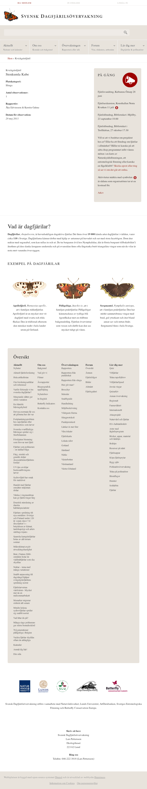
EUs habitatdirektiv (118, 423)
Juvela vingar (115, 386)
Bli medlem (24, 3)
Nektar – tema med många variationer (21, 568)
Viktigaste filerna (69, 412)
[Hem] (73, 14)
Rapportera (66, 368)
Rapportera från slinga (71, 380)
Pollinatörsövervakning (120, 466)
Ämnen (89, 372)
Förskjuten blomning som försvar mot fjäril (23, 441)
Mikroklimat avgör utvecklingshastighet (22, 548)
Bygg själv (114, 462)
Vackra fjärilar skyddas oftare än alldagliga (23, 638)
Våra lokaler (66, 431)
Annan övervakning (118, 396)
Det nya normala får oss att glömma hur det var (24, 413)
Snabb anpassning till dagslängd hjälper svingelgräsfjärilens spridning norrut (23, 578)
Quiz (111, 368)
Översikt (89, 368)
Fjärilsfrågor (91, 377)
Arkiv (101, 192)
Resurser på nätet (117, 448)
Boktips (113, 443)
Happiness (99, 777)
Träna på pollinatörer (118, 471)
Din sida (17, 654)
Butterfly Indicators (46, 403)
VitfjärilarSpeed (116, 382)
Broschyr (65, 389)
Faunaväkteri (115, 405)
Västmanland (67, 464)
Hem (10, 58)
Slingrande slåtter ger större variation (23, 398)
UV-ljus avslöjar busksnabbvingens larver (21, 470)
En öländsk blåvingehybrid (20, 405)
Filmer (40, 377)
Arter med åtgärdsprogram (116, 430)
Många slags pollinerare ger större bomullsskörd (24, 624)
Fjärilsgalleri (91, 391)
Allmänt (89, 386)
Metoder (65, 394)
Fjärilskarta (66, 436)
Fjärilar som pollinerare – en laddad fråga (23, 448)
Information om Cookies (62, 783)
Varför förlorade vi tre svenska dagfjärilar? (23, 391)
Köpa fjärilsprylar (117, 457)
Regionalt (113, 400)
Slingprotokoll (67, 417)
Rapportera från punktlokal (68, 374)
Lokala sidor (67, 440)
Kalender (17, 644)
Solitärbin (113, 485)
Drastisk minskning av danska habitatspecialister (23, 505)
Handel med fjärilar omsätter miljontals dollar (22, 487)
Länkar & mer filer (69, 426)
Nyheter (17, 368)
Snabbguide (66, 398)
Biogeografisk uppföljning (44, 388)
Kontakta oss (43, 408)
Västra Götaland (68, 468)
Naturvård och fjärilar (119, 419)
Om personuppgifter (87, 783)
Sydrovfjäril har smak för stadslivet (23, 479)
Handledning (67, 403)
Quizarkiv (113, 391)
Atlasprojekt (115, 414)
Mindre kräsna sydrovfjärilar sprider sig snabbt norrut (23, 610)
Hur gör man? (67, 384)
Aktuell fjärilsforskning (24, 372)
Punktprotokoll (68, 422)
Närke (64, 454)
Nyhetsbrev (43, 394)
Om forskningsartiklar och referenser (23, 383)
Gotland (65, 445)
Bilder (88, 382)
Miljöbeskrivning (69, 408)
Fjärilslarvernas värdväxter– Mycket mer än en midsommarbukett (22, 591)
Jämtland (65, 450)
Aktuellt (11, 47)
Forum (101, 47)
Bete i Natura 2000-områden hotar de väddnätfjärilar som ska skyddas (23, 558)
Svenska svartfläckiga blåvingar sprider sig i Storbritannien (23, 432)
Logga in (122, 3)
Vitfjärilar (113, 372)
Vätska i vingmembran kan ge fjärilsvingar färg (24, 496)
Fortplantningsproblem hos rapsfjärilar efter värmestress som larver (23, 422)
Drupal (58, 777)
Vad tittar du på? (20, 617)
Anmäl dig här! (20, 649)
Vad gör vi (42, 372)
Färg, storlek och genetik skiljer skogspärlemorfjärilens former (23, 458)
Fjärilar (112, 490)
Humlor (113, 480)
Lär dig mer (131, 47)
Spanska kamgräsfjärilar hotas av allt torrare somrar (24, 539)
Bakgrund (42, 368)
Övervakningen (69, 47)
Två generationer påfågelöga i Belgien (22, 631)
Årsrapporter (43, 382)
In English (73, 3)
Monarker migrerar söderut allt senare (22, 601)
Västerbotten (67, 459)
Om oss (41, 47)
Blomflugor (114, 476)
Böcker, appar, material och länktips (119, 437)
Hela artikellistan (21, 377)
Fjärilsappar (114, 452)
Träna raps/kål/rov (117, 377)
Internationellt (115, 410)
